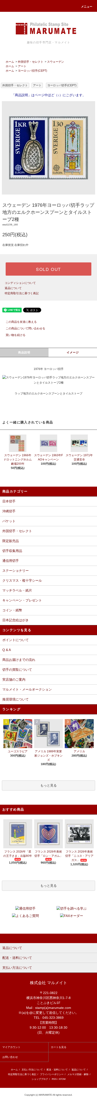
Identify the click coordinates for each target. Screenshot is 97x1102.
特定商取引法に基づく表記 (22, 293)
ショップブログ (40, 1079)
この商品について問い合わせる (25, 328)
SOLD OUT (48, 269)
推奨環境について (15, 699)
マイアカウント (11, 1047)
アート (22, 66)
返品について (13, 288)
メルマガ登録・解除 (78, 1074)
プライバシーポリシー (52, 1074)
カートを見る (58, 1047)
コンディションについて (20, 283)
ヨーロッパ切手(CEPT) (32, 70)
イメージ (73, 352)
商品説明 (24, 352)
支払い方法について (32, 1069)
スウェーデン (55, 61)
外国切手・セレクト (30, 61)
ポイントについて (15, 640)
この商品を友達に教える (21, 321)
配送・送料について (57, 1069)
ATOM (62, 1079)
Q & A (6, 650)
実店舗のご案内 (13, 679)
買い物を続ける (15, 335)
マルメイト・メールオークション (27, 689)
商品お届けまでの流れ (18, 660)
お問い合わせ (10, 1057)
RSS (54, 1079)
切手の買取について (17, 669)
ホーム (10, 61)
